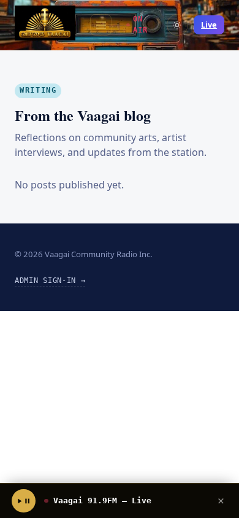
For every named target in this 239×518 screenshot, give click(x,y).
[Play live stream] (23, 500)
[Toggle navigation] (101, 25)
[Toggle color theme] (177, 25)
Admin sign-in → (50, 280)
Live (209, 24)
